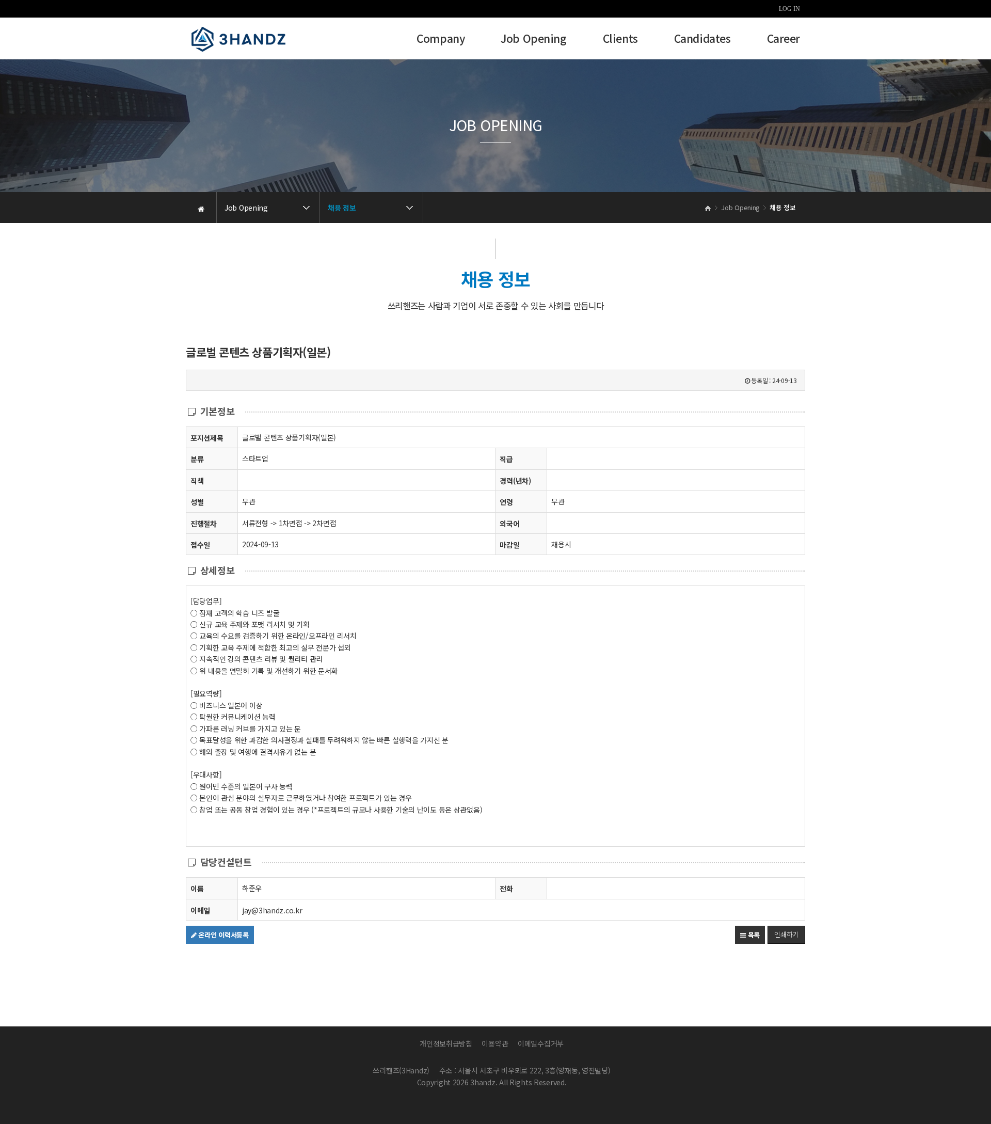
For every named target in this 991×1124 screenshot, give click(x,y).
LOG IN (789, 8)
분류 (196, 459)
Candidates (702, 39)
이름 (196, 888)
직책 (196, 481)
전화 (506, 888)
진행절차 (203, 523)
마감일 (509, 545)
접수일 (200, 545)
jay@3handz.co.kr (272, 910)
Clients (620, 39)
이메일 (200, 910)
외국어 (509, 523)
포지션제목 (206, 438)
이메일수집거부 (541, 1043)
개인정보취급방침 (446, 1043)
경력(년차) (515, 481)
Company (441, 39)
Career (783, 39)
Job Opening (533, 39)
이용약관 (495, 1043)
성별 (196, 502)
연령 (506, 502)
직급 (506, 459)
